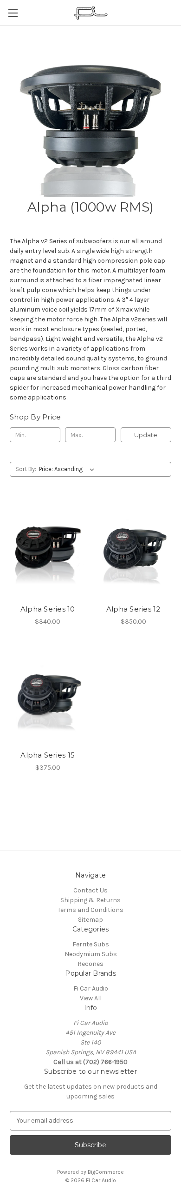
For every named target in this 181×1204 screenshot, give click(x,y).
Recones (90, 964)
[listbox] (68, 469)
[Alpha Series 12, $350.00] (133, 549)
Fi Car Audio (90, 988)
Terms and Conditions (90, 910)
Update (145, 435)
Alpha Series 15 (47, 755)
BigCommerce (106, 1172)
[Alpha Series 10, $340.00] (47, 549)
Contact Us (90, 890)
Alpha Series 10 (47, 609)
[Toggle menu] (13, 13)
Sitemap (90, 920)
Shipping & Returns (90, 900)
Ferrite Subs (90, 944)
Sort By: (25, 469)
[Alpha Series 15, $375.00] (47, 695)
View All (91, 998)
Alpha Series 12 (133, 609)
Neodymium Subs (91, 954)
